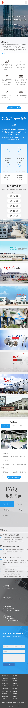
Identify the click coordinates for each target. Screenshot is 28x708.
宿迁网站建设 (5, 688)
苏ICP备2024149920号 (14, 706)
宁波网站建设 (13, 696)
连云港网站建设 (5, 686)
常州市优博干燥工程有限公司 (10, 268)
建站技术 (22, 425)
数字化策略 (6, 160)
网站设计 (5, 504)
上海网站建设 (13, 678)
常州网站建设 (5, 675)
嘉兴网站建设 (13, 693)
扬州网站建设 (5, 683)
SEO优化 (14, 425)
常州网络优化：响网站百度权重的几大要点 (13, 456)
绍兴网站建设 (13, 691)
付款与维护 (6, 510)
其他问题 (5, 515)
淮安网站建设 (13, 683)
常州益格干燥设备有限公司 (9, 335)
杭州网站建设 (5, 691)
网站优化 (19, 504)
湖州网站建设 (13, 698)
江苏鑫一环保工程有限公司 (9, 312)
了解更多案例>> (7, 232)
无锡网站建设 (5, 678)
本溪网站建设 (5, 696)
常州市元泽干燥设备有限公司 (10, 357)
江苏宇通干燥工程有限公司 (9, 246)
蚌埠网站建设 (5, 698)
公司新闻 (5, 425)
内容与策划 (6, 162)
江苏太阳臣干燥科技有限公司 (10, 290)
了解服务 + (3, 53)
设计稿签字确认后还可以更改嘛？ (11, 546)
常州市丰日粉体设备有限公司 (10, 379)
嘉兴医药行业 (14, 216)
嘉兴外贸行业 (14, 211)
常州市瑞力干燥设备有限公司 (10, 401)
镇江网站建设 (5, 680)
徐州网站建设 (15, 686)
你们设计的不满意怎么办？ (10, 569)
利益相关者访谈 (7, 158)
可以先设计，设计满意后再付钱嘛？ (12, 557)
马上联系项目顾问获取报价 (14, 107)
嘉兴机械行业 (14, 201)
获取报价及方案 (14, 25)
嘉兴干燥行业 (14, 196)
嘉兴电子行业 (14, 206)
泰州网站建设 (13, 680)
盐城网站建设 (13, 688)
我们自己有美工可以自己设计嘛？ (11, 535)
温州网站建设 (5, 693)
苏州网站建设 (13, 675)
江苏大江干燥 (5, 224)
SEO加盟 (19, 510)
